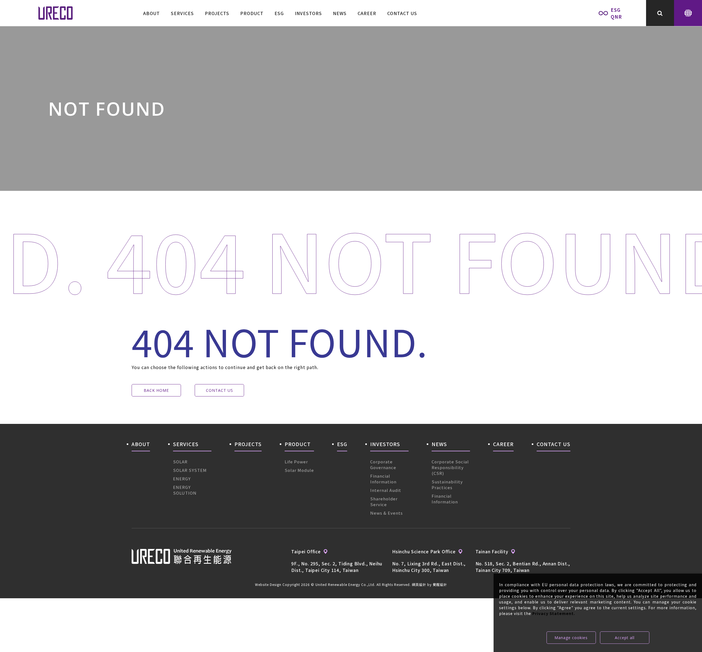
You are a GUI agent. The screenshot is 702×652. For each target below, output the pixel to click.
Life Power (296, 461)
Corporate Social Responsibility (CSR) (450, 467)
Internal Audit (385, 490)
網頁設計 (419, 584)
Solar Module (299, 470)
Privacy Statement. (553, 613)
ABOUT (151, 13)
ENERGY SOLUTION (185, 490)
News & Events (386, 513)
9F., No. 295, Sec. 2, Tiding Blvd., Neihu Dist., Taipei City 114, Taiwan (336, 566)
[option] (351, 108)
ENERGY (182, 478)
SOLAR (180, 461)
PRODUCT (252, 13)
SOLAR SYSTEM (190, 470)
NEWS (340, 13)
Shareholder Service (384, 501)
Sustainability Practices (447, 484)
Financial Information (383, 478)
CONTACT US (402, 13)
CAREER (367, 13)
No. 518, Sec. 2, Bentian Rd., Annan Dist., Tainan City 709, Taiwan (522, 566)
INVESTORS (308, 13)
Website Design (268, 584)
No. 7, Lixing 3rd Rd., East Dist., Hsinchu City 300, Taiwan (429, 566)
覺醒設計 (440, 584)
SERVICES (182, 13)
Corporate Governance (383, 464)
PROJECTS (217, 13)
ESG (279, 13)
